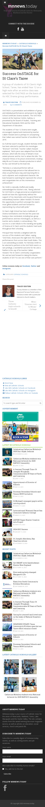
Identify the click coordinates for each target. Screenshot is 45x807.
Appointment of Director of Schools (24, 483)
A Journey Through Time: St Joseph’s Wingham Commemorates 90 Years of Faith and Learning (27, 472)
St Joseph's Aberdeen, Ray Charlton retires (24, 540)
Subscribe (7, 774)
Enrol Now (9, 383)
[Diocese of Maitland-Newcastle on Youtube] (22, 29)
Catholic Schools (21, 274)
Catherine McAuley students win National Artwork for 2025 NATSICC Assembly (27, 461)
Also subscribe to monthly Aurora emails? (18, 765)
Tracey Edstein (24, 286)
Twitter (33, 266)
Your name (6, 747)
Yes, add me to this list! (14, 769)
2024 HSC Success (20, 529)
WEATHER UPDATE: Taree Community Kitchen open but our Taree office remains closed (27, 626)
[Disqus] (22, 345)
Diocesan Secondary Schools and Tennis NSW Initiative (27, 493)
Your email (6, 756)
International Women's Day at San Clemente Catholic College (27, 511)
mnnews (22, 6)
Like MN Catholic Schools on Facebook (20, 388)
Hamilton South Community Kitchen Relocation (25, 582)
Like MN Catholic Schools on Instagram (20, 390)
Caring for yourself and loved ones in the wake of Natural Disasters (27, 616)
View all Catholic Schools (14, 385)
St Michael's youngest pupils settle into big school (27, 502)
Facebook (26, 266)
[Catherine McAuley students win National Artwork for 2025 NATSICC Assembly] (11, 666)
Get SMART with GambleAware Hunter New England (26, 564)
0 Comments (17, 105)
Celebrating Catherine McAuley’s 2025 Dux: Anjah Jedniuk (27, 450)
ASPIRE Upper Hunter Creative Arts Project (26, 521)
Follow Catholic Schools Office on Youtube (21, 393)
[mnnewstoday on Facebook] (18, 29)
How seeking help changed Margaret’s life (24, 573)
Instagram (6, 268)
